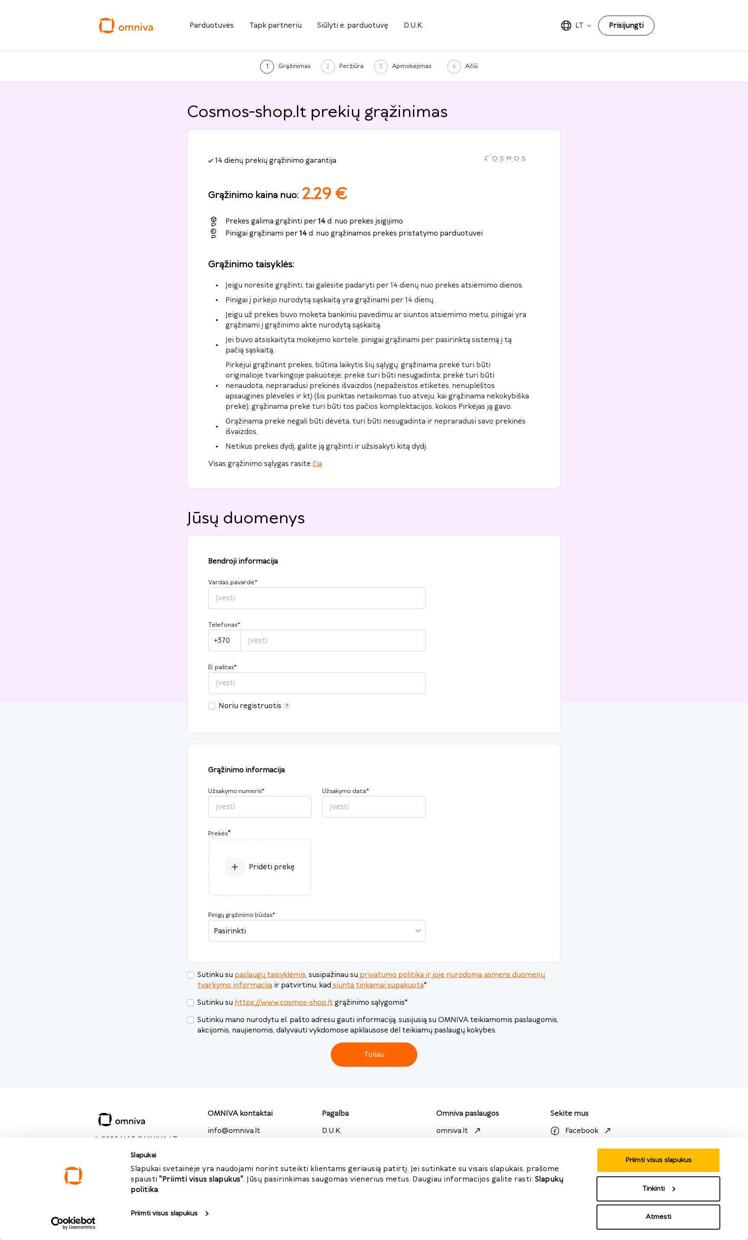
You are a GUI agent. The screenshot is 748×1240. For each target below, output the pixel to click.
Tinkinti (653, 1188)
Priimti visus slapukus (164, 1213)
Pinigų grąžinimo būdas (241, 915)
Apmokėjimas (411, 66)
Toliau (374, 1054)
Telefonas (224, 625)
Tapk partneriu (275, 25)
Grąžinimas (294, 66)
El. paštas (222, 667)
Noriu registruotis (250, 706)
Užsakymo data (345, 791)
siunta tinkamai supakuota (378, 985)
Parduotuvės (212, 25)
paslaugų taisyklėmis (270, 975)
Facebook (581, 1131)
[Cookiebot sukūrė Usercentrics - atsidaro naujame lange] (73, 1223)
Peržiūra (351, 66)
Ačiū (471, 66)
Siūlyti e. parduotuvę (352, 25)
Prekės (218, 834)
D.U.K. (413, 25)
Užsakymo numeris (236, 791)
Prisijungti (626, 25)
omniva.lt (452, 1131)
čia (317, 464)
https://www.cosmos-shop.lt (284, 1002)
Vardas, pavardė (232, 582)
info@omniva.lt (234, 1131)
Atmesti (658, 1216)
